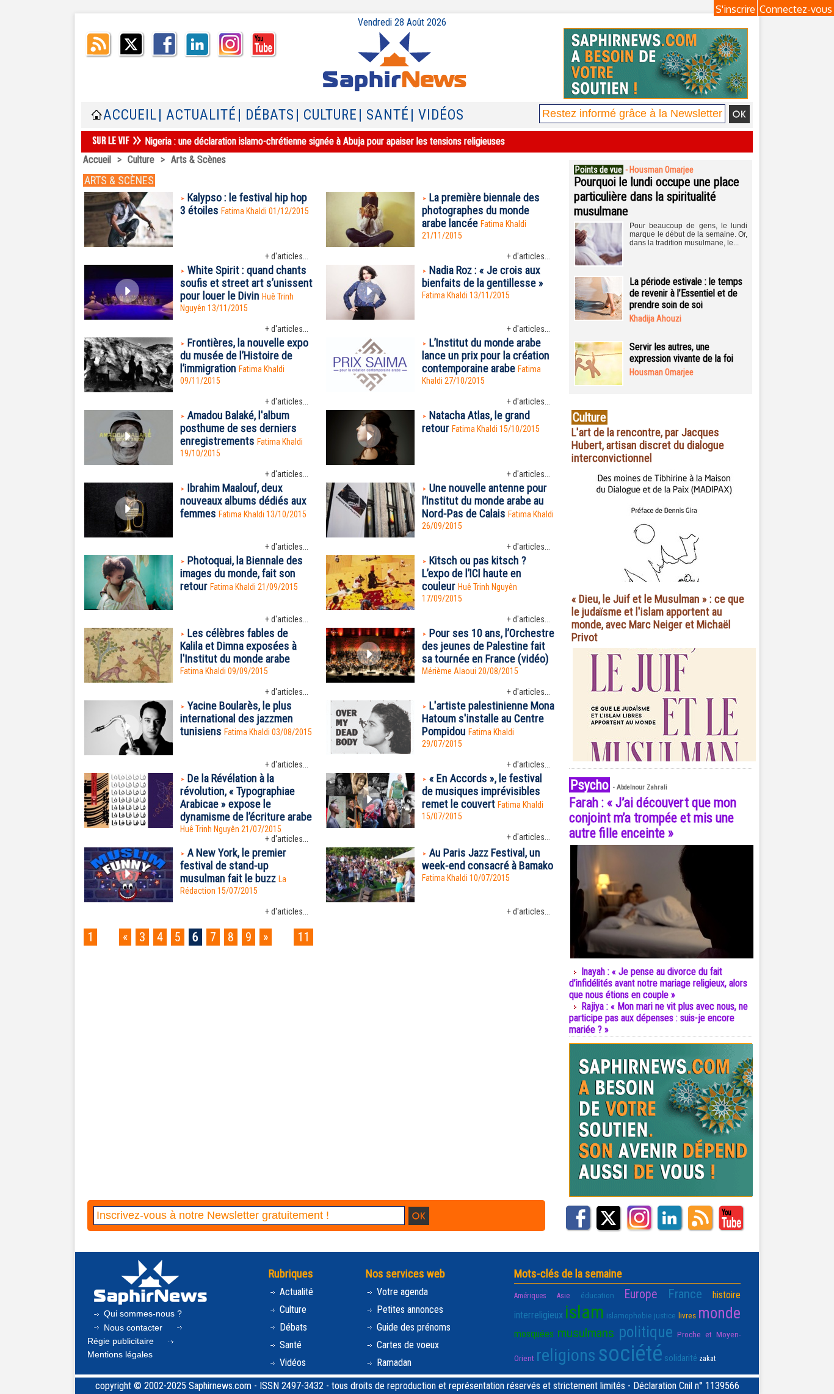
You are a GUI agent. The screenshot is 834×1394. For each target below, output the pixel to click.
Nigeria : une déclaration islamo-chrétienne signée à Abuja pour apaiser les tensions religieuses (325, 141)
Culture (141, 159)
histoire (727, 1295)
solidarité (680, 1358)
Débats (292, 1327)
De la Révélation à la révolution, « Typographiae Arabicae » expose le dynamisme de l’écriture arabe (246, 797)
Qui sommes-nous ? (141, 1313)
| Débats (266, 115)
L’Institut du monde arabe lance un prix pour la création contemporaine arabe (485, 355)
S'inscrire (735, 9)
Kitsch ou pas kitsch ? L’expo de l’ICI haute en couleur (474, 573)
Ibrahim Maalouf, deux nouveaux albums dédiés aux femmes (243, 500)
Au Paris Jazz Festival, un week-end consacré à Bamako (487, 859)
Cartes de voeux (406, 1345)
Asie (563, 1296)
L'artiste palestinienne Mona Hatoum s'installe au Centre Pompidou (488, 718)
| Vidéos (437, 115)
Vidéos (291, 1362)
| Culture (326, 115)
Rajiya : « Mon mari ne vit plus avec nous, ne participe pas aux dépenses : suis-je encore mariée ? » (658, 1018)
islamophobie (629, 1315)
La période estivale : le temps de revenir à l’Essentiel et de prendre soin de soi (685, 293)
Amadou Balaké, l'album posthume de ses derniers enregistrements (238, 428)
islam (584, 1312)
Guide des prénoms (412, 1327)
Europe (641, 1294)
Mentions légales (120, 1354)
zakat (707, 1358)
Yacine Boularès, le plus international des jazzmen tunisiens (236, 718)
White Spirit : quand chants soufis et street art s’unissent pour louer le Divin (246, 283)
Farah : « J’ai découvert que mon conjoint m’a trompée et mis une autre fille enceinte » (652, 818)
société (630, 1354)
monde (719, 1313)
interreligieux (538, 1315)
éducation (597, 1295)
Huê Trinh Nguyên (487, 587)
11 (303, 937)
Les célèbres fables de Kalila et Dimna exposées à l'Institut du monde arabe (238, 646)
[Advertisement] (318, 991)
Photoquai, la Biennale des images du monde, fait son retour (241, 573)
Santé (289, 1345)
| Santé (383, 115)
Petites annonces (408, 1309)
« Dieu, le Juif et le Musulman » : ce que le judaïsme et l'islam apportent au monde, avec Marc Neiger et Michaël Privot (657, 618)
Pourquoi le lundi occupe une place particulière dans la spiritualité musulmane (656, 196)
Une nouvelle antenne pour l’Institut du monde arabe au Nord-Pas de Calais (484, 500)
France (685, 1294)
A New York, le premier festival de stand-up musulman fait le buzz (233, 865)
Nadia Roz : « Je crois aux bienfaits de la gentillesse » (482, 276)
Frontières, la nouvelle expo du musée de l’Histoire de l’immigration (244, 355)
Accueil (130, 115)
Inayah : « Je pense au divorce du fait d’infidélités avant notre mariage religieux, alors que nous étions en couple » (658, 983)
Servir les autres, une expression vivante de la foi (681, 352)
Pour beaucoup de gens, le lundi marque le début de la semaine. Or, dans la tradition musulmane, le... (688, 234)
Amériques (530, 1296)
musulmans (585, 1333)
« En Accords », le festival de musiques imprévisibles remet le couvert (482, 791)
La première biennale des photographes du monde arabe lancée (481, 210)
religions (566, 1355)
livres (687, 1315)
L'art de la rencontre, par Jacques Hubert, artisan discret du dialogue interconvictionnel (647, 445)
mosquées (534, 1334)
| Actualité (197, 115)
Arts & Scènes (198, 159)
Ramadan (393, 1362)
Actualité (295, 1292)
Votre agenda (401, 1292)
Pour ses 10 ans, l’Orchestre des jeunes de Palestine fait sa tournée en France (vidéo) (488, 646)
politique (645, 1332)
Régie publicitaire (121, 1341)
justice (665, 1315)
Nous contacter (133, 1327)
